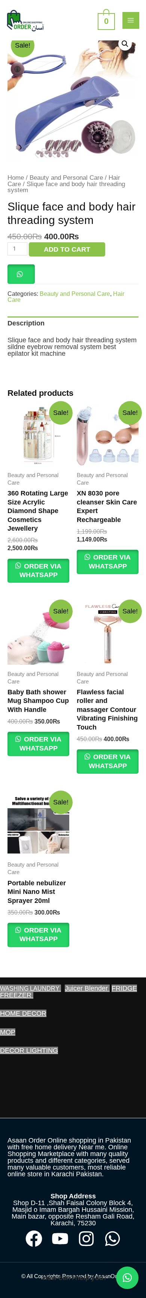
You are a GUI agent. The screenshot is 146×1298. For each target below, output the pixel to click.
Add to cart (67, 249)
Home (15, 177)
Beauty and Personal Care (66, 177)
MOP (7, 1032)
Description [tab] (26, 323)
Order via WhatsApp (40, 570)
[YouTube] (60, 1238)
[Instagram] (86, 1238)
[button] (125, 44)
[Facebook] (33, 1238)
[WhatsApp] (112, 1238)
